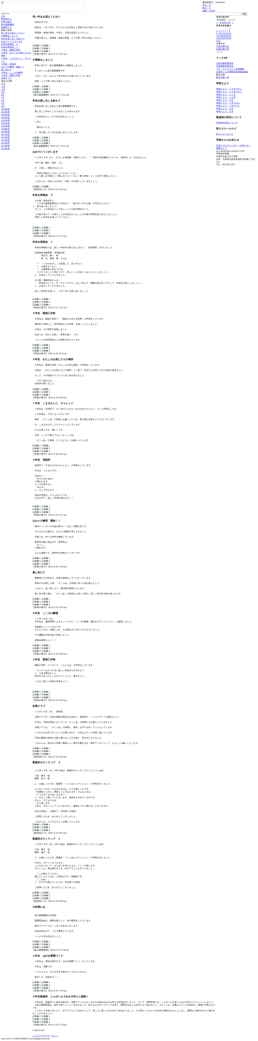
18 (222, 36)
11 (222, 33)
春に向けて (6, 70)
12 (224, 33)
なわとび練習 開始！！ (13, 67)
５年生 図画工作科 (10, 50)
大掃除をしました (9, 36)
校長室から (6, 19)
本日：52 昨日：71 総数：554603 (208, 8)
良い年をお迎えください (13, 33)
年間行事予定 (222, 49)
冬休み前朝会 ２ (9, 44)
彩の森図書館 (7, 24)
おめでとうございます (12, 41)
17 (219, 36)
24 (219, 38)
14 (228, 33)
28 (228, 38)
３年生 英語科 (8, 64)
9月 (2, 92)
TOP (3, 16)
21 (228, 36)
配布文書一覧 (222, 77)
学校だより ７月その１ (228, 106)
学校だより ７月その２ (228, 103)
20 (226, 36)
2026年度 (5, 109)
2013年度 (5, 146)
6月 (2, 101)
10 (48, 1036)
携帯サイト (221, 148)
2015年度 (5, 140)
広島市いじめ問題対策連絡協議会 (232, 72)
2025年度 (5, 112)
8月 (2, 95)
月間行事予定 (222, 46)
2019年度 (5, 129)
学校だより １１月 (226, 94)
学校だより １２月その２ (229, 89)
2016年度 (5, 137)
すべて (232, 20)
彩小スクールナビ (224, 134)
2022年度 (5, 120)
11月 (3, 86)
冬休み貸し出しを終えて (13, 38)
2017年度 (5, 134)
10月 (3, 89)
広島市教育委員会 (224, 63)
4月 (2, 106)
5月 (2, 103)
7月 (2, 98)
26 (224, 38)
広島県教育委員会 (224, 66)
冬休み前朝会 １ (9, 47)
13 (226, 33)
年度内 (222, 20)
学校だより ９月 (224, 100)
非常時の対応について (227, 123)
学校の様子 (6, 22)
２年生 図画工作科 (10, 75)
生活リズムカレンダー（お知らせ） (233, 145)
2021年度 (5, 123)
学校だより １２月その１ (229, 92)
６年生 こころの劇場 (12, 72)
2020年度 (5, 126)
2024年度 (5, 115)
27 (226, 38)
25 (222, 38)
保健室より (6, 27)
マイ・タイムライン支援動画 (230, 69)
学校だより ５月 (224, 111)
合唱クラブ (6, 78)
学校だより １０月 (226, 97)
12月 (3, 84)
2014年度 (5, 143)
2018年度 (5, 132)
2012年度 (5, 149)
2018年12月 (225, 22)
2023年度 (5, 118)
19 (224, 36)
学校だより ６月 (224, 108)
